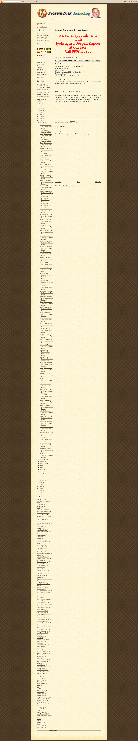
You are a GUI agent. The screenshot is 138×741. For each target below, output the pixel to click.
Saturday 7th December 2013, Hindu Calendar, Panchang (46, 396)
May (41, 472)
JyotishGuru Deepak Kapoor (44, 531)
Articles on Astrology (42, 37)
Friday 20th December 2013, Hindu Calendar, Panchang (46, 253)
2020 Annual (40, 597)
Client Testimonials (41, 38)
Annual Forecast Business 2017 (44, 614)
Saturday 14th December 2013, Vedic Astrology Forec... (46, 325)
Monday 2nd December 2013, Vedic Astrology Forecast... (46, 455)
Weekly (38, 508)
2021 (39, 104)
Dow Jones (39, 568)
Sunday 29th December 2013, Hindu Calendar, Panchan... (46, 155)
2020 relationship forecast (43, 599)
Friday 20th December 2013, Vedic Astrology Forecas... (46, 258)
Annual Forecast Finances (43, 619)
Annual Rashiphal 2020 (42, 621)
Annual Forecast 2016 (42, 611)
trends (38, 724)
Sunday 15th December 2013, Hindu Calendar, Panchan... (46, 308)
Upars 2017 (39, 709)
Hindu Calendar (41, 504)
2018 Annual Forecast (42, 550)
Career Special (40, 641)
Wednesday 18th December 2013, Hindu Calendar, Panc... (45, 275)
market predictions (41, 514)
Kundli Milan (40, 678)
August (42, 465)
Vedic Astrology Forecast (43, 509)
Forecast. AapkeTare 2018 (43, 660)
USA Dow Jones (41, 582)
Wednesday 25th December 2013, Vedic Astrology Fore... (46, 205)
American (39, 600)
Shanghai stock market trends (44, 703)
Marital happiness (41, 683)
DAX (38, 648)
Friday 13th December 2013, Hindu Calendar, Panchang (46, 330)
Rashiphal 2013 (40, 692)
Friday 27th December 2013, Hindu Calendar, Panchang (46, 182)
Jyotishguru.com (41, 535)
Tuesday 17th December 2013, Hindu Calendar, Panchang (46, 287)
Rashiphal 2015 (40, 693)
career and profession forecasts (44, 715)
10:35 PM (72, 121)
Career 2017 (40, 638)
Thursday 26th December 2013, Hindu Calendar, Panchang (46, 187)
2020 (39, 106)
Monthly (39, 685)
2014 (39, 118)
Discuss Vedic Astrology (43, 40)
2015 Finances (40, 589)
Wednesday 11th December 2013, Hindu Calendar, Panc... (45, 352)
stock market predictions (43, 513)
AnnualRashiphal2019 (42, 633)
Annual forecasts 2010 (42, 629)
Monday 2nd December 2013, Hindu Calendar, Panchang (46, 449)
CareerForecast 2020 (42, 644)
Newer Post (58, 182)
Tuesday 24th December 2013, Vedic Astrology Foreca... (46, 216)
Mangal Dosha (40, 680)
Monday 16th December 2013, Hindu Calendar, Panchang (46, 298)
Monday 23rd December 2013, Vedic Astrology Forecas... (46, 226)
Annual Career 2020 (42, 602)
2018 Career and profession (43, 590)
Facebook (39, 649)
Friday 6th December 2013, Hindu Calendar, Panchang (46, 407)
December (42, 122)
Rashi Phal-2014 (41, 575)
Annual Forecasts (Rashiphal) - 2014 (45, 131)
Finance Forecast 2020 (42, 653)
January (42, 480)
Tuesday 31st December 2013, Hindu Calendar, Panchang (46, 135)
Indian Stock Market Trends (44, 519)
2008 (39, 490)
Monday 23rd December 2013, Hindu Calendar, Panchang (46, 221)
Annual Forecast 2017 (42, 545)
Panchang (39, 506)
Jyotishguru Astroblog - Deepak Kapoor (45, 29)
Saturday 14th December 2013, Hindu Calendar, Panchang (46, 319)
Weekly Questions (41, 712)
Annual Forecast (41, 609)
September (42, 463)
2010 (39, 486)
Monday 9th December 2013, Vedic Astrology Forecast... (46, 380)
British (38, 634)
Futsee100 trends (41, 665)
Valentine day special (42, 587)
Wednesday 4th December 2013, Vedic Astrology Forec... (46, 433)
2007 (39, 492)
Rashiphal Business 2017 (43, 697)
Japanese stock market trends (44, 553)
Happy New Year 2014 (42, 572)
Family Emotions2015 (42, 651)
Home (78, 182)
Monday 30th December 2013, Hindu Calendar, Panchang (46, 144)
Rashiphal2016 (40, 577)
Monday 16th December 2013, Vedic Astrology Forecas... (46, 303)
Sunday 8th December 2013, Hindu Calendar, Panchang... (46, 385)
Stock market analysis (42, 518)
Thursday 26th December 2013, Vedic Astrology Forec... (46, 192)
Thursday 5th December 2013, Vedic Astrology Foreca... (46, 423)
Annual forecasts (41, 526)
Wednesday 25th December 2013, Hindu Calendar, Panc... (45, 199)
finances (39, 719)
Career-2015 (40, 643)
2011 (39, 484)
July (41, 467)
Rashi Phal (39, 499)
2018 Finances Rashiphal (43, 592)
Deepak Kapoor (41, 567)
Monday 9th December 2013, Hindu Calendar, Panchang (46, 374)
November (42, 459)
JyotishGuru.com (43, 27)
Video (38, 710)
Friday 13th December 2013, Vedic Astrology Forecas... (46, 335)
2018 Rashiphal (40, 552)
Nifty (38, 687)
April (41, 474)
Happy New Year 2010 (42, 670)
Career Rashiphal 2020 (42, 639)
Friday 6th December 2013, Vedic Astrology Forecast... (46, 412)
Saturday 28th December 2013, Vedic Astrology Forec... (46, 171)
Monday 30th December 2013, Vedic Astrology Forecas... (46, 149)
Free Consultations (41, 661)
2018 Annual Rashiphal (42, 562)
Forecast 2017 (40, 658)
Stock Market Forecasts (42, 511)
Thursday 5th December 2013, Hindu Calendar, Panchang (46, 417)
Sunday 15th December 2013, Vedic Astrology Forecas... (46, 314)
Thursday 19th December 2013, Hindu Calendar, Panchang (46, 264)
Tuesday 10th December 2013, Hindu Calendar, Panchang (46, 364)
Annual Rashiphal (41, 546)
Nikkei (38, 688)
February (42, 478)
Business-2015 (40, 636)
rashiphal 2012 (40, 722)
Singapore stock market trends (44, 579)
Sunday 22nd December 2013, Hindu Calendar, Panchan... (46, 232)
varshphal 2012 (40, 725)
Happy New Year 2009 (42, 570)
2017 (39, 112)
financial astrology (41, 540)
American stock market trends (44, 523)
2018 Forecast (40, 563)
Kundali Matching (41, 676)
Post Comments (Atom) (69, 186)
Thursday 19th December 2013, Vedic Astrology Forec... (46, 269)
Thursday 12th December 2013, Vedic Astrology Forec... (46, 346)
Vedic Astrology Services (43, 35)
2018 (39, 110)
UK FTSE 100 (40, 707)
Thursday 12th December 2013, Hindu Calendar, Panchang (46, 341)
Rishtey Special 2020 (42, 702)
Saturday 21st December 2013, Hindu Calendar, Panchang (46, 242)
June (41, 469)
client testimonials (41, 548)
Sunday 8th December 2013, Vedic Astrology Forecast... (46, 391)
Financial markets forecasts (43, 516)
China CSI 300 (40, 646)
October (42, 461)
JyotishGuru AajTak (42, 530)
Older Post (98, 182)
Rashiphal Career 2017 (42, 698)
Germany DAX (40, 668)
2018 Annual (40, 560)
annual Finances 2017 (42, 714)
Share (38, 43)
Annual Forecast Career (42, 617)
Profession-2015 (41, 690)
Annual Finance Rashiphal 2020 (45, 604)
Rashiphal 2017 (40, 695)
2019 (39, 108)
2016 (39, 114)
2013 (39, 120)
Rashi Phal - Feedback (42, 557)
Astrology (39, 528)
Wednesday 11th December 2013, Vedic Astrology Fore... (46, 358)
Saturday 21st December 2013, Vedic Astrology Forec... (46, 248)
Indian (38, 574)
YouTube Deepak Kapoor (43, 558)
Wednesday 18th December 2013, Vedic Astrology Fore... (46, 282)
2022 (39, 102)
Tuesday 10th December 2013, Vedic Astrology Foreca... (46, 369)
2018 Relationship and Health (44, 594)
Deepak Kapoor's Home (43, 33)
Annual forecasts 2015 (42, 631)
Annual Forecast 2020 (42, 612)
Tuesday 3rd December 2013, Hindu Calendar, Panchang (46, 439)
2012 (39, 482)
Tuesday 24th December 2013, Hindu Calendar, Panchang (46, 210)
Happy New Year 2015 (42, 671)
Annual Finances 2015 (42, 607)
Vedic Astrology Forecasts (43, 501)
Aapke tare (39, 536)
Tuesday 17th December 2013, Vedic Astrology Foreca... (46, 292)
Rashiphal (39, 538)
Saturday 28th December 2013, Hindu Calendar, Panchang (46, 165)
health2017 (39, 720)
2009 (39, 488)
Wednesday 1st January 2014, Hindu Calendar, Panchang (46, 126)
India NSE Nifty (41, 673)
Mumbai (39, 555)
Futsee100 (39, 663)
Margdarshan (40, 682)
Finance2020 (40, 654)
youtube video (40, 727)
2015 (39, 116)
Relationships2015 (41, 700)
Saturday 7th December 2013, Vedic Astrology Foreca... (46, 401)
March (41, 476)
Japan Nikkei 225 (41, 675)
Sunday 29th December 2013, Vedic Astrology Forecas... (46, 160)
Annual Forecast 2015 (42, 565)
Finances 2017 (40, 656)
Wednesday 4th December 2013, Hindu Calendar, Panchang (46, 428)
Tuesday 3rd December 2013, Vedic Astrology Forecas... (46, 444)
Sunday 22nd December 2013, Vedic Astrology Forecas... (46, 237)
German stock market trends (44, 666)
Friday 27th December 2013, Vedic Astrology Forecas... (46, 176)
